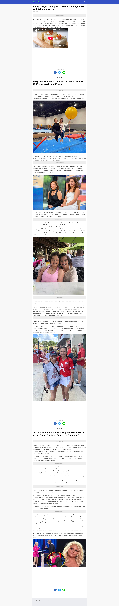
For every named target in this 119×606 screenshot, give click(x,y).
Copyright (47, 600)
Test (85, 1)
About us (34, 600)
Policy (37, 600)
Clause (40, 600)
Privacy (43, 600)
